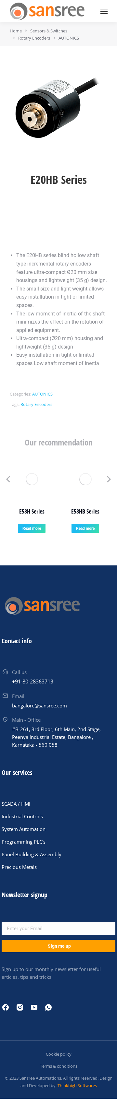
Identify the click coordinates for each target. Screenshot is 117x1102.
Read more (31, 528)
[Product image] (32, 479)
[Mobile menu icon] (104, 11)
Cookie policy (59, 1054)
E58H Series (32, 511)
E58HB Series (85, 511)
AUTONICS (42, 394)
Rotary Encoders (36, 404)
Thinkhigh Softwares (77, 1085)
